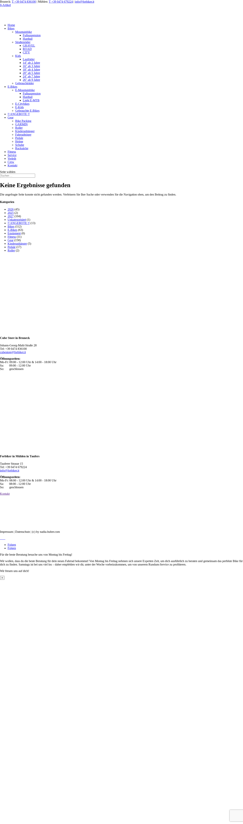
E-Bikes (12, 86)
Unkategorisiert (17, 219)
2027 (11, 216)
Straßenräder (22, 42)
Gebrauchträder (24, 83)
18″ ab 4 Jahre (31, 69)
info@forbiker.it (84, 1)
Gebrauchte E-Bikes (27, 110)
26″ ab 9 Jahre (31, 79)
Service (12, 155)
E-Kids (19, 107)
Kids (18, 55)
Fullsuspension (32, 35)
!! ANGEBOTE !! (19, 114)
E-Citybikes (22, 103)
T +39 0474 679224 (61, 1)
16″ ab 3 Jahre (31, 66)
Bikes (11, 28)
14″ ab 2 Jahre (31, 62)
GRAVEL (29, 45)
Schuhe (19, 144)
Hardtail (27, 38)
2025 (11, 212)
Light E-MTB (31, 100)
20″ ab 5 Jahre (31, 73)
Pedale (19, 138)
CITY (26, 52)
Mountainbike (23, 31)
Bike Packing (23, 120)
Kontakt (12, 165)
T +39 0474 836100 (24, 1)
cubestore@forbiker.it (13, 352)
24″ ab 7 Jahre (31, 76)
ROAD (27, 49)
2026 (11, 209)
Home (11, 25)
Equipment (14, 233)
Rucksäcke (21, 148)
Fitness (12, 151)
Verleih (12, 158)
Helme (19, 141)
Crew (11, 162)
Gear (10, 117)
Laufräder (29, 59)
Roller (19, 127)
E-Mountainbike (25, 90)
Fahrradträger (23, 134)
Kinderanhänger (25, 131)
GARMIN (21, 124)
